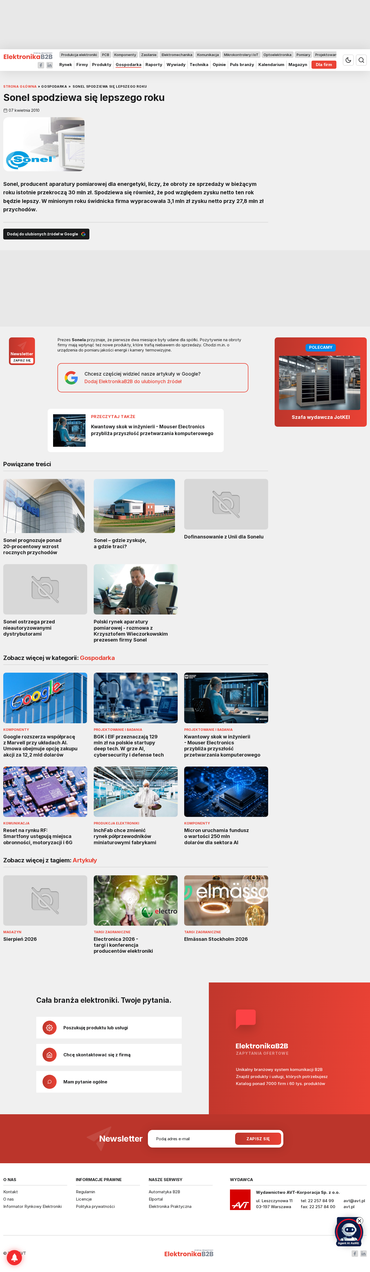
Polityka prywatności (95, 1206)
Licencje (84, 1199)
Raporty (153, 64)
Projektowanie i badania (335, 54)
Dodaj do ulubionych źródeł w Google (42, 234)
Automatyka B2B (164, 1191)
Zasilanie (149, 54)
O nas (8, 1199)
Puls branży (242, 64)
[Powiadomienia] (14, 1257)
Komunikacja (208, 54)
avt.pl (349, 1206)
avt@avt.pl (354, 1200)
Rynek (65, 64)
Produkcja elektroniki (79, 54)
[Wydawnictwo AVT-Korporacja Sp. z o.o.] (240, 1201)
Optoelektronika (277, 54)
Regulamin (85, 1191)
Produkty (101, 64)
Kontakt (10, 1191)
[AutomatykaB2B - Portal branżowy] (28, 56)
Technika (199, 64)
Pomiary (303, 54)
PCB (105, 54)
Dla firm (324, 64)
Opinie (219, 64)
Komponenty (125, 54)
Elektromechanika (177, 54)
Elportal (156, 1199)
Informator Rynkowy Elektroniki (32, 1206)
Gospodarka (128, 64)
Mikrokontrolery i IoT (241, 54)
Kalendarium (271, 64)
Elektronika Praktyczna (170, 1206)
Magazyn (297, 64)
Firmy (82, 64)
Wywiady (176, 64)
